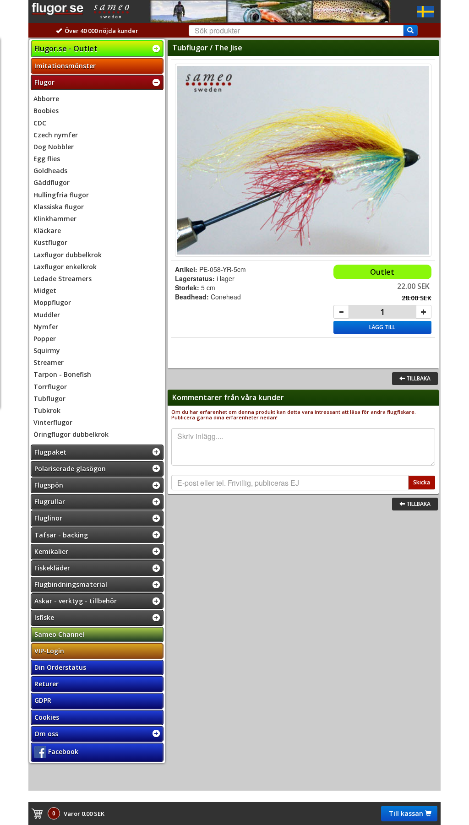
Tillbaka (418, 378)
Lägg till (382, 327)
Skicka (421, 482)
